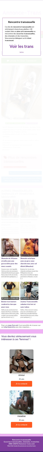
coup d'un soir (13, 325)
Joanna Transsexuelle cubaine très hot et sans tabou (29, 304)
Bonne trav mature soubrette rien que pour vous (8, 304)
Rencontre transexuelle (21, 440)
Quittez (22, 52)
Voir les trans (21, 46)
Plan (8, 446)
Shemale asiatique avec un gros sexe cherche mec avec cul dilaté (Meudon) (28, 262)
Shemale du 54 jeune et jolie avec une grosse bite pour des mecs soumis (9, 262)
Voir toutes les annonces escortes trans (23, 446)
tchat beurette (9, 327)
